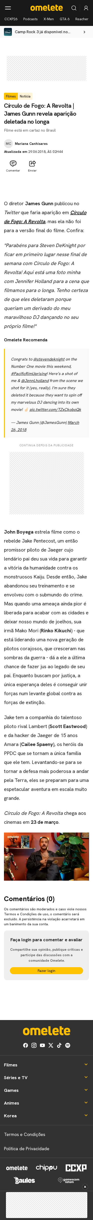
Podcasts (30, 19)
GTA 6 (64, 19)
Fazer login (46, 970)
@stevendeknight (48, 359)
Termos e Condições (24, 1134)
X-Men (49, 19)
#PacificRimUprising (29, 373)
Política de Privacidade (26, 1148)
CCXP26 (10, 19)
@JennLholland (35, 380)
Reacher (82, 19)
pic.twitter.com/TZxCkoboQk (55, 409)
